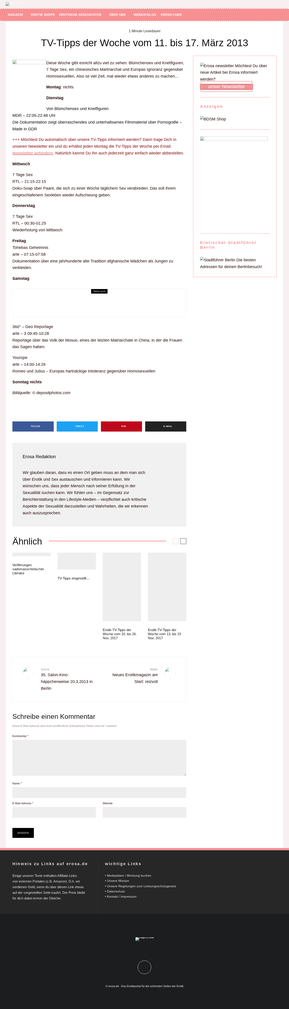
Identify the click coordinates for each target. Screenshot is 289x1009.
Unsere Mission (118, 881)
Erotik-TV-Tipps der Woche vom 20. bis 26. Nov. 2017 (120, 634)
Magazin (15, 14)
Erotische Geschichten (80, 14)
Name (17, 783)
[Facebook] (260, 15)
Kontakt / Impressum (122, 896)
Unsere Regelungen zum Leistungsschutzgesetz (141, 886)
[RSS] (273, 15)
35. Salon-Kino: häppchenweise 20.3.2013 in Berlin (67, 679)
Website (108, 803)
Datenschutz (116, 891)
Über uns (117, 14)
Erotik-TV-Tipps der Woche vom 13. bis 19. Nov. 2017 (165, 634)
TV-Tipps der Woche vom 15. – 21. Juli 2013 (65, 309)
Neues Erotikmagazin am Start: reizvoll (135, 676)
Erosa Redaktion (39, 456)
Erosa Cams (171, 14)
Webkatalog (145, 14)
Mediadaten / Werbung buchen (129, 875)
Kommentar (20, 736)
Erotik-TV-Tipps (25, 302)
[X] (267, 15)
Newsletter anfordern (32, 153)
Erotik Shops (43, 14)
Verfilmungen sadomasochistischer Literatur (28, 569)
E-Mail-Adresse (22, 803)
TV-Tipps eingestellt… (74, 578)
